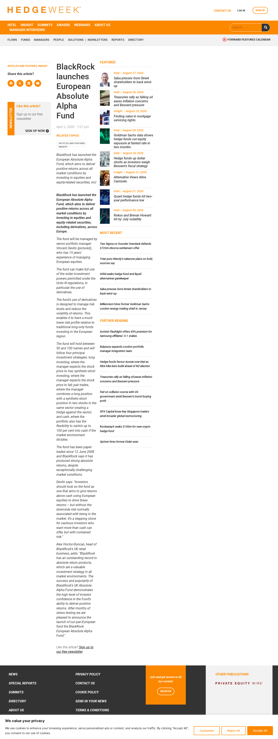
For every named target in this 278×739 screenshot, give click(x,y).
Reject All (233, 730)
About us (102, 25)
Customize (207, 730)
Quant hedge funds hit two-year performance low (133, 198)
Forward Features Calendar (249, 39)
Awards (63, 25)
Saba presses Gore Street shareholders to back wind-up (133, 82)
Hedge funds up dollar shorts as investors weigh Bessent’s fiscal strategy (132, 162)
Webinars (82, 25)
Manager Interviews (27, 30)
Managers (41, 40)
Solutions (75, 40)
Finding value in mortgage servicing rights (132, 118)
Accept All (260, 730)
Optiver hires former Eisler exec (119, 441)
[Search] (266, 27)
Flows (12, 40)
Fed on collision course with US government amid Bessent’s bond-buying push (125, 396)
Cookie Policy (87, 692)
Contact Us (85, 683)
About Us (16, 710)
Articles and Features (72, 143)
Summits (45, 25)
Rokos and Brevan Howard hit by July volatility (132, 217)
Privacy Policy (88, 674)
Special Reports (22, 683)
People (58, 40)
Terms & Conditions (92, 710)
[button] (11, 83)
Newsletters (97, 40)
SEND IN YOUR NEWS (91, 701)
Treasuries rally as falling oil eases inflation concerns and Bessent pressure (133, 101)
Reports (118, 40)
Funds (25, 40)
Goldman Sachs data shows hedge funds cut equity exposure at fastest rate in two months (133, 141)
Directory (136, 40)
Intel (12, 25)
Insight (27, 25)
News (13, 674)
